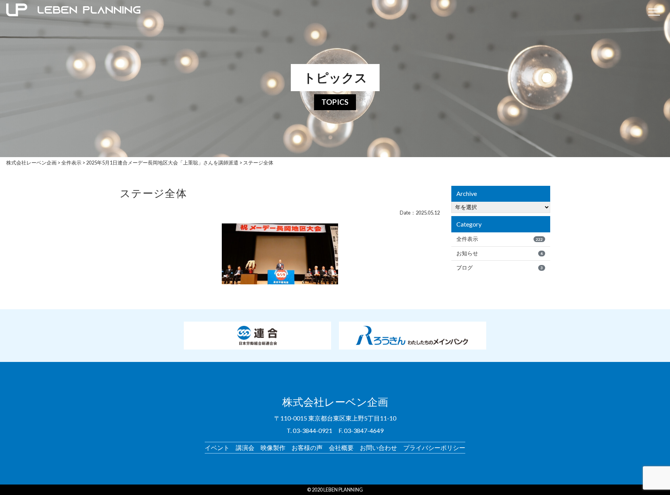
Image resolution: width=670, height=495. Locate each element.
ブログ (499, 268)
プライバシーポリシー (434, 447)
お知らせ (499, 253)
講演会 (245, 447)
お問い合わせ (378, 447)
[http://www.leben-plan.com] (322, 11)
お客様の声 (307, 447)
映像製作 (273, 447)
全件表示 (499, 239)
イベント (217, 447)
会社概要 (341, 447)
